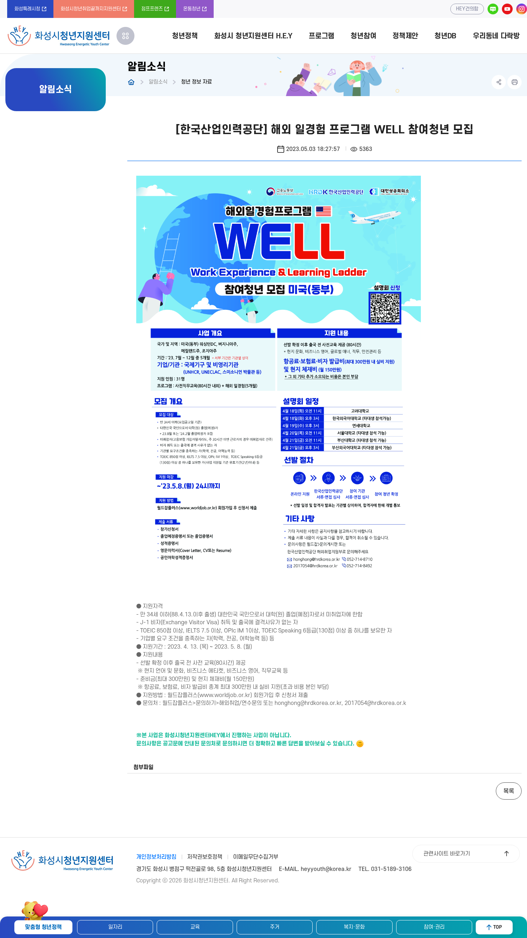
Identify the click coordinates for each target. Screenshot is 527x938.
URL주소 (499, 82)
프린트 (514, 82)
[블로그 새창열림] (493, 9)
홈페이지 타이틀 (58, 35)
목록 (508, 791)
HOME (131, 82)
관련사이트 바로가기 (446, 854)
